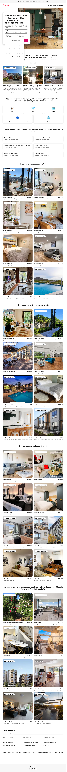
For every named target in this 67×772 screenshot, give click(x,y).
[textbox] (10, 36)
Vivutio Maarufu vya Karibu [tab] (8, 733)
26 (12, 56)
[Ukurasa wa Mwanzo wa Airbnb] (6, 5)
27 (14, 56)
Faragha (30, 769)
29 (19, 56)
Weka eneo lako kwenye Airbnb (55, 5)
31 (6, 59)
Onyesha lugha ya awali (43, 1)
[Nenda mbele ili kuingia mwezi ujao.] (22, 40)
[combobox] (16, 32)
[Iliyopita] (31, 63)
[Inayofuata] (35, 63)
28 (17, 56)
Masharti (35, 769)
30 (22, 56)
